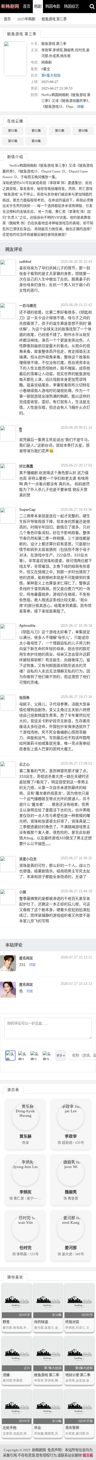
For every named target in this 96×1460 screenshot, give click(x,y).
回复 (32, 965)
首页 (26, 6)
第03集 (60, 130)
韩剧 (38, 6)
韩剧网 (10, 6)
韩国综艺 (71, 6)
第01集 (13, 130)
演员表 (13, 1090)
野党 (6, 1322)
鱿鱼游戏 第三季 (54, 19)
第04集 (83, 130)
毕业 (37, 1428)
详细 (80, 107)
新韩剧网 (39, 1450)
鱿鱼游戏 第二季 (46, 1375)
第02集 (36, 130)
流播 (6, 1375)
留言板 (88, 1455)
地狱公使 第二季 (77, 1375)
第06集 (36, 141)
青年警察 (72, 1428)
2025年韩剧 (26, 19)
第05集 (13, 141)
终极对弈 (72, 1322)
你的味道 (41, 1322)
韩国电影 (52, 6)
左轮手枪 (10, 1428)
